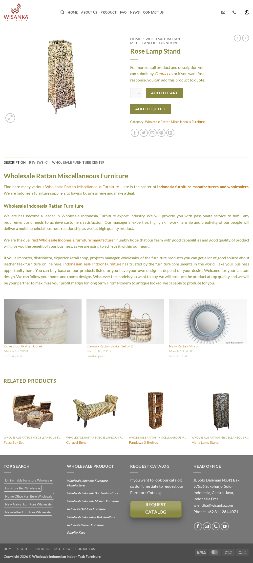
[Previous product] (245, 38)
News (135, 12)
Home (73, 12)
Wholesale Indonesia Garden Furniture (92, 493)
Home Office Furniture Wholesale (28, 496)
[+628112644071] (234, 12)
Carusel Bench (77, 442)
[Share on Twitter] (144, 133)
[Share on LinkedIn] (170, 133)
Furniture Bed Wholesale (22, 488)
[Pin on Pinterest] (161, 133)
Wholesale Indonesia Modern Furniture (93, 501)
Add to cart (164, 93)
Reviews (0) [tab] (39, 162)
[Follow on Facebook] (198, 526)
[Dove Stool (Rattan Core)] (43, 321)
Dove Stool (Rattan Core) (23, 346)
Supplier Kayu (76, 532)
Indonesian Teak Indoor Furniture (92, 263)
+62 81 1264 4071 (222, 511)
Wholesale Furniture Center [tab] (78, 162)
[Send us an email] (207, 526)
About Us (89, 12)
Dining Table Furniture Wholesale (28, 480)
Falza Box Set (14, 442)
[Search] (62, 12)
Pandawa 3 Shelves (143, 442)
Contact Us (153, 12)
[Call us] (216, 526)
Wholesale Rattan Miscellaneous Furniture (155, 41)
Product (109, 12)
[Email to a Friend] (152, 133)
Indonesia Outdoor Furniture (86, 509)
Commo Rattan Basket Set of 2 (109, 346)
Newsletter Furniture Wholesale (28, 512)
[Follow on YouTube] (225, 526)
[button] (10, 118)
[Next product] (237, 38)
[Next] (249, 422)
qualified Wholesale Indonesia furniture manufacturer (69, 240)
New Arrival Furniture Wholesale (28, 504)
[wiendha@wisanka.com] (224, 12)
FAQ (123, 12)
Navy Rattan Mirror (184, 346)
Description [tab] (15, 162)
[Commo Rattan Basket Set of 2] (125, 321)
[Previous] (4, 422)
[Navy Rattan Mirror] (208, 321)
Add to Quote (150, 109)
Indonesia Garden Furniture (85, 525)
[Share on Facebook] (135, 133)
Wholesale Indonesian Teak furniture (91, 517)
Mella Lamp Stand (205, 442)
